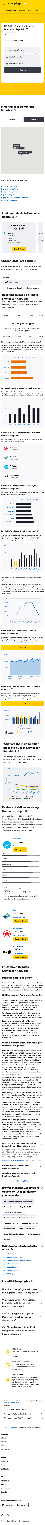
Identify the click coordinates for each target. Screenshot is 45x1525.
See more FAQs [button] (22, 1181)
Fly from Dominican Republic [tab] (15, 1212)
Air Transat (17, 839)
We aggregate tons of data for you (17, 1414)
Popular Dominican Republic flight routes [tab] (19, 1218)
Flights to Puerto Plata (9, 189)
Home (5, 1427)
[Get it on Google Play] (7, 1505)
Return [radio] (33, 119)
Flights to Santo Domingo (11, 192)
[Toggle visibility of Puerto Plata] (28, 797)
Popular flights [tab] (26, 1207)
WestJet (16, 910)
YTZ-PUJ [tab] (39, 315)
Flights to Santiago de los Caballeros (15, 198)
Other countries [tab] (34, 1234)
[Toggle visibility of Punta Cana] (14, 797)
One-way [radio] (12, 119)
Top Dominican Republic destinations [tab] (18, 1201)
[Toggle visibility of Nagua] (27, 798)
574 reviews (18, 846)
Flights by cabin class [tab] (27, 1229)
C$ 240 (8, 26)
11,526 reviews (19, 935)
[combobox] (25, 282)
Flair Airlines (18, 946)
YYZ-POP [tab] (17, 315)
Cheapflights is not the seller (15, 1409)
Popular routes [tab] (9, 1229)
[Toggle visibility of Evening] (9, 733)
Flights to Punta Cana (9, 186)
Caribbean (13, 1427)
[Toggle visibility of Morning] (9, 732)
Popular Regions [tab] (10, 1207)
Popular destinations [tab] (30, 1223)
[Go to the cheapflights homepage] (17, 3)
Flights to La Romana (9, 200)
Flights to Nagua (7, 195)
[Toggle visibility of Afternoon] (32, 732)
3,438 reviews (19, 917)
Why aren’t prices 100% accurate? (17, 1418)
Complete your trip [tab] (11, 1223)
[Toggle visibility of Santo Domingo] (15, 798)
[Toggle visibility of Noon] (19, 732)
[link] (19, 249)
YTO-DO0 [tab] (6, 336)
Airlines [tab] (7, 1239)
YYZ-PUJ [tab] (7, 315)
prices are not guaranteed (11, 1402)
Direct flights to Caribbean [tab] (14, 1234)
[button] (4, 3)
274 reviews (18, 953)
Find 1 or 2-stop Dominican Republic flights (19, 1160)
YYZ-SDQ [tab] (29, 315)
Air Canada (17, 928)
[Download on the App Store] (22, 1505)
